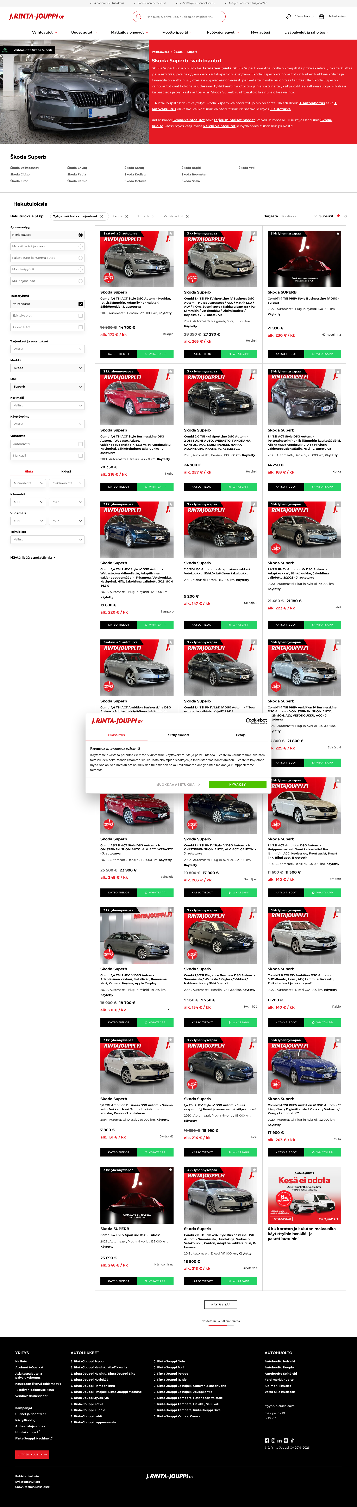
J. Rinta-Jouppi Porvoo (171, 1373)
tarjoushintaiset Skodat (234, 120)
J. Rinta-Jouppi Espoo (87, 1361)
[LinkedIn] (279, 1440)
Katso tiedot (118, 353)
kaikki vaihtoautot (219, 126)
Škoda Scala (191, 181)
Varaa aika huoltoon (280, 1392)
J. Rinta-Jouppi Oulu (169, 1361)
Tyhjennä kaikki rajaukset (81, 216)
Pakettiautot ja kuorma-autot (33, 258)
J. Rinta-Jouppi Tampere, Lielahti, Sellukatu (187, 1404)
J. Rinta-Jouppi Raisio (170, 1379)
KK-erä (66, 471)
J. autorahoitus (312, 103)
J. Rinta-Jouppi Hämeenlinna (93, 1386)
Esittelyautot (22, 315)
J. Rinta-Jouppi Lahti (86, 1416)
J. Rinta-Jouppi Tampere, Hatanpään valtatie (188, 1398)
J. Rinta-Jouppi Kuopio (88, 1410)
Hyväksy (237, 784)
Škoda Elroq (19, 181)
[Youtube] (286, 1440)
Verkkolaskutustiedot (31, 1396)
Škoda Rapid (191, 168)
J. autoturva (280, 109)
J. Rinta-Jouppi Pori (169, 1367)
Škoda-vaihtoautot (24, 168)
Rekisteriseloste (27, 1476)
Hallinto (21, 1361)
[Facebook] (267, 1440)
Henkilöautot (21, 235)
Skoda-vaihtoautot (189, 120)
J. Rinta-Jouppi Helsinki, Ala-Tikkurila (99, 1367)
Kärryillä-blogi (25, 1420)
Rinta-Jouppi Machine (32, 1438)
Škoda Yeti (247, 168)
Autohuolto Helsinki (280, 1361)
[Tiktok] (292, 1440)
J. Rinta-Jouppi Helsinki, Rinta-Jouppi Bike (103, 1373)
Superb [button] (148, 216)
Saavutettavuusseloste (32, 1487)
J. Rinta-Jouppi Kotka (87, 1404)
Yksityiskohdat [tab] (178, 735)
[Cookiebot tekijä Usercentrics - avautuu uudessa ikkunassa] (249, 721)
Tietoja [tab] (240, 735)
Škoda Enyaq (77, 168)
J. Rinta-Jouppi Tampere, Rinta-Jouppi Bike (187, 1410)
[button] (33, 558)
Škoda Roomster (194, 174)
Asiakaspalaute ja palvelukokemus (28, 1376)
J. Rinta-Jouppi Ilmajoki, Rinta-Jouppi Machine (106, 1392)
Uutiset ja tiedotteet (30, 1414)
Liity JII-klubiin (30, 1454)
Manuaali (19, 455)
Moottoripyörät (23, 269)
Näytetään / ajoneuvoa (221, 1320)
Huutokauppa (26, 1432)
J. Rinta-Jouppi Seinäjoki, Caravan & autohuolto (190, 1386)
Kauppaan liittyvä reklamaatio (38, 1384)
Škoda (178, 51)
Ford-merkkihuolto (279, 1379)
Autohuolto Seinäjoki (281, 1373)
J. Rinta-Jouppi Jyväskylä (90, 1398)
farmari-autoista (217, 68)
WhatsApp (157, 353)
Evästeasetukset (27, 1482)
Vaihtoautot (160, 51)
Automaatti (21, 444)
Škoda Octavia (135, 181)
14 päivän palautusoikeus (34, 1390)
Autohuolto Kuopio (279, 1367)
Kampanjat (23, 1408)
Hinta (29, 471)
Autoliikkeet (85, 1353)
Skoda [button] (123, 216)
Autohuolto (278, 1353)
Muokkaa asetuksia (175, 784)
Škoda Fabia (76, 174)
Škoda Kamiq (77, 181)
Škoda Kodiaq (135, 174)
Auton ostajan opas (30, 1426)
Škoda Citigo (20, 174)
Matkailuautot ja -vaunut (30, 246)
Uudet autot (22, 327)
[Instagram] (273, 1440)
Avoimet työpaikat (29, 1367)
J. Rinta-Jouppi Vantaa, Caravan (178, 1416)
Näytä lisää (221, 1304)
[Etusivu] (36, 16)
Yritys (22, 1353)
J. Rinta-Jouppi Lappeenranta (93, 1422)
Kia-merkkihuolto (278, 1386)
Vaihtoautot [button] (179, 216)
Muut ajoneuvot (23, 281)
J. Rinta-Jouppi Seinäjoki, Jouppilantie (183, 1392)
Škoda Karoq (134, 168)
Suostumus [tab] (116, 735)
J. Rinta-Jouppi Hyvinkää (89, 1379)
